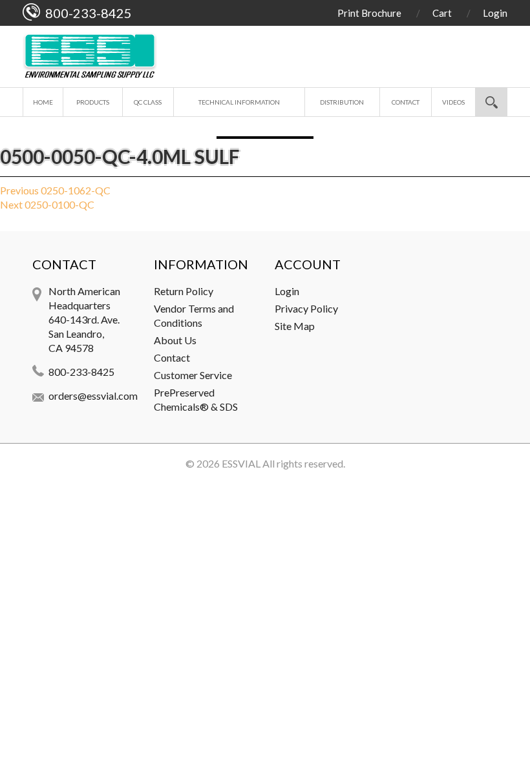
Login (495, 13)
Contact (405, 102)
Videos (453, 102)
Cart (442, 13)
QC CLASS (148, 102)
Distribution (342, 102)
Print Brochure (369, 13)
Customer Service (193, 375)
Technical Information (239, 102)
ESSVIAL (241, 463)
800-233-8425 (81, 372)
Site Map (295, 326)
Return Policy (183, 291)
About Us (175, 340)
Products (92, 102)
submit (491, 102)
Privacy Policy (306, 308)
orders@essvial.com (93, 395)
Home (43, 102)
